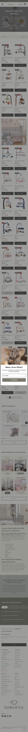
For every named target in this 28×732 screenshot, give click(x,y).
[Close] (25, 348)
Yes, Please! (14, 380)
